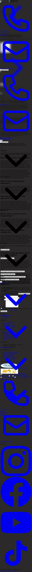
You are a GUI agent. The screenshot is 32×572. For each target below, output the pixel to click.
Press (9, 139)
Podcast (2, 139)
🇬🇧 (1, 140)
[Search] (0, 70)
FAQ (6, 139)
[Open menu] (0, 71)
